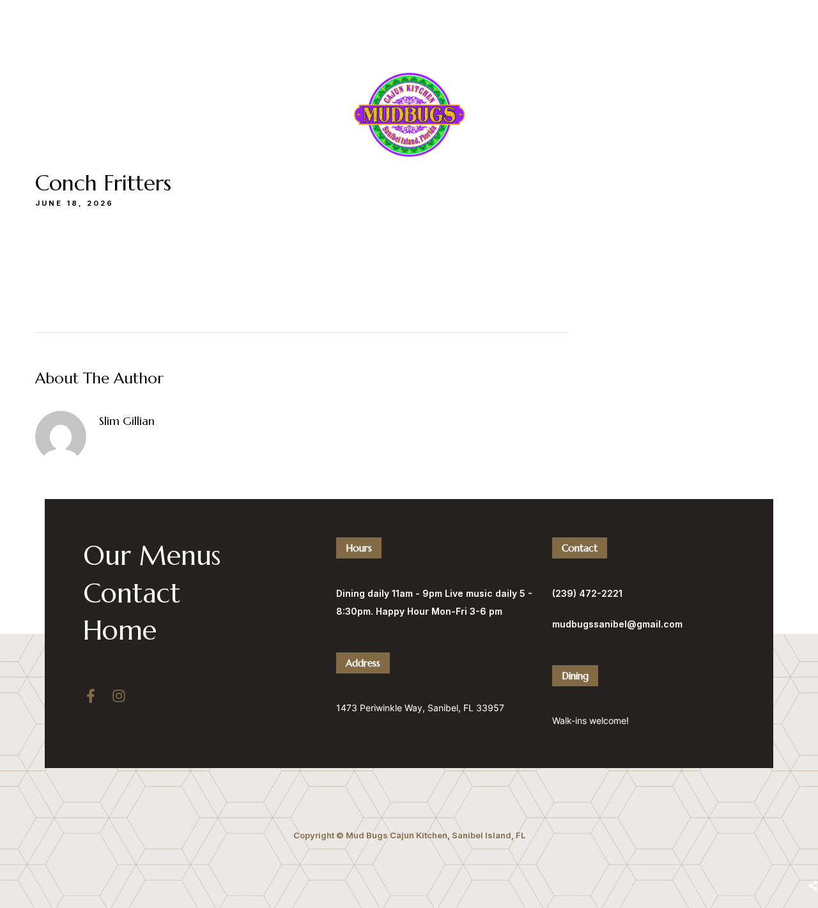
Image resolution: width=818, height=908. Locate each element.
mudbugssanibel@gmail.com (617, 624)
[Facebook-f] (91, 696)
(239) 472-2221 (546, 29)
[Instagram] (119, 696)
